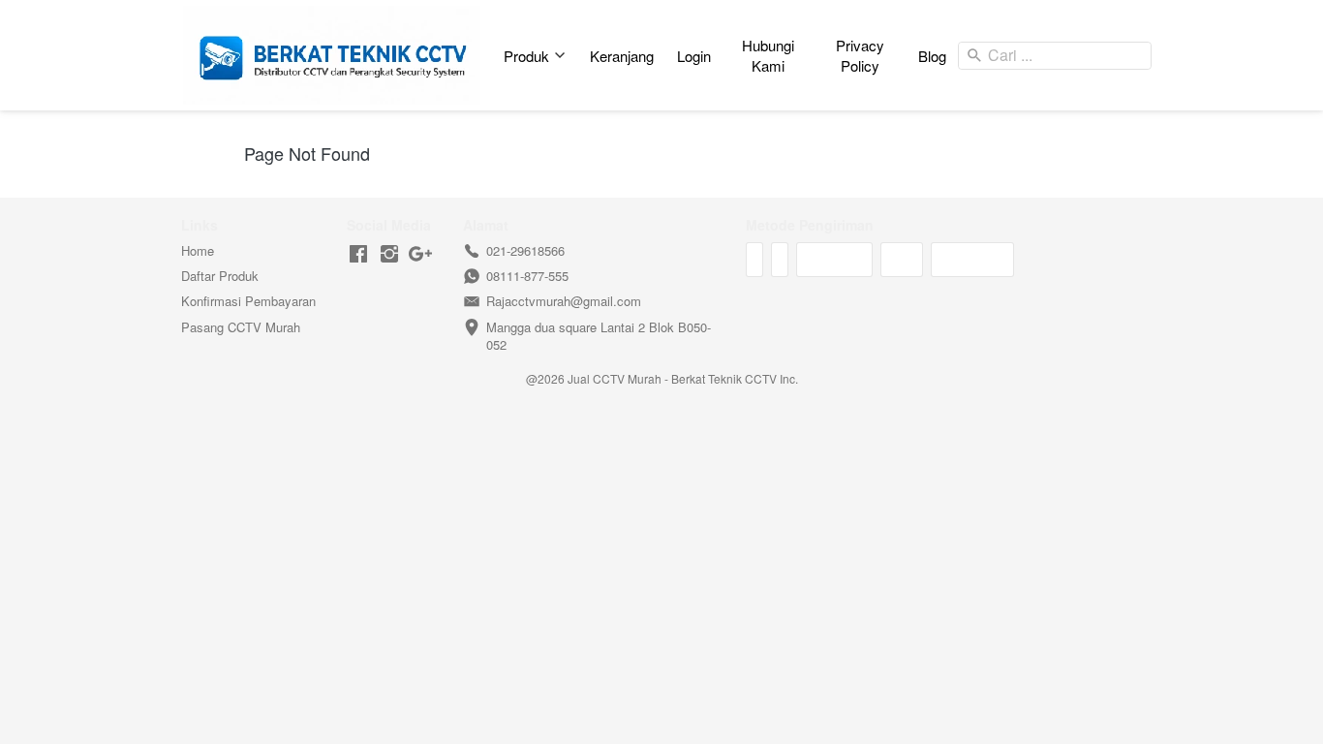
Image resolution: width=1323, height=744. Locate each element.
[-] (358, 254)
